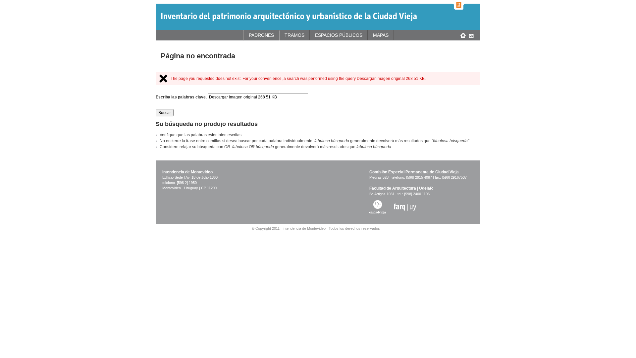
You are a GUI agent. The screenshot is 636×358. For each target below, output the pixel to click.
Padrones (261, 35)
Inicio (463, 35)
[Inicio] (289, 17)
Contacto (471, 35)
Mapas (381, 35)
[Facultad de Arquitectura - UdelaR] (405, 207)
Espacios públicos (338, 35)
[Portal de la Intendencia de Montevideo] (458, 5)
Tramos (294, 35)
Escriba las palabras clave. (182, 97)
